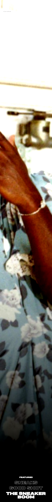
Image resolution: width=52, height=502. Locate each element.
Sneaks (26, 482)
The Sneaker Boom (26, 495)
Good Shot (26, 488)
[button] (26, 483)
